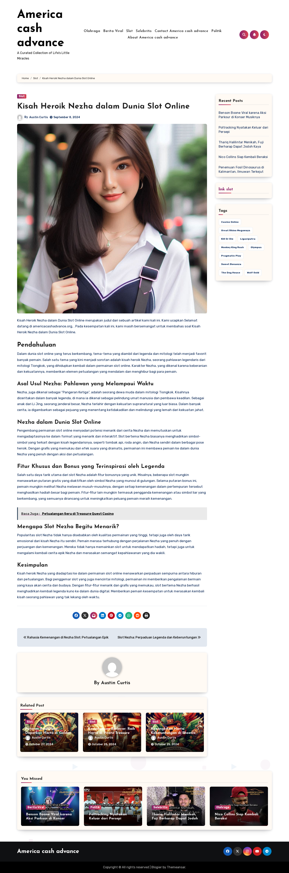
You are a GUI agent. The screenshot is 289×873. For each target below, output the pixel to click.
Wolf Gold (253, 272)
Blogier (156, 867)
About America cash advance (153, 37)
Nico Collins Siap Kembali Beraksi (243, 157)
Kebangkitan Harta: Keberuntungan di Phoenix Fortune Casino (173, 733)
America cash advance (40, 29)
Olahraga (92, 31)
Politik (216, 31)
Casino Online (230, 222)
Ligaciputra (247, 238)
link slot (226, 189)
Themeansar (176, 867)
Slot (129, 31)
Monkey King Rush (232, 247)
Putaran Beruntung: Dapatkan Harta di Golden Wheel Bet (48, 733)
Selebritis (144, 31)
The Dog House (230, 272)
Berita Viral (113, 31)
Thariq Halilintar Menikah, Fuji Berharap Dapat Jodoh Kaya (175, 819)
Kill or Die (227, 238)
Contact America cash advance (181, 31)
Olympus (256, 247)
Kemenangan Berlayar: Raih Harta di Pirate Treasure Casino (111, 733)
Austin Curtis (38, 117)
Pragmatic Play (231, 255)
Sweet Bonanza (231, 264)
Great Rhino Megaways (235, 230)
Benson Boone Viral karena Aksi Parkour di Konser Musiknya (49, 819)
